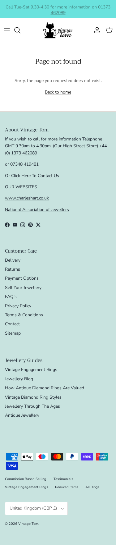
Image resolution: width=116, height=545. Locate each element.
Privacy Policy (18, 306)
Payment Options (22, 278)
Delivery (12, 260)
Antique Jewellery (22, 415)
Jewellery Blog (19, 379)
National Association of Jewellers (37, 210)
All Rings (92, 487)
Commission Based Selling (25, 479)
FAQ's (11, 297)
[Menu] (7, 30)
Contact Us (48, 176)
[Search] (20, 30)
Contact (12, 324)
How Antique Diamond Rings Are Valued (44, 388)
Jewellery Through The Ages (32, 406)
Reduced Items (66, 487)
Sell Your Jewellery (23, 288)
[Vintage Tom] (58, 30)
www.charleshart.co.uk (27, 198)
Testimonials (63, 479)
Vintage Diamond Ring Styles (33, 397)
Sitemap (13, 333)
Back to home (58, 92)
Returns (12, 269)
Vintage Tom (28, 523)
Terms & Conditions (24, 315)
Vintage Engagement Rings (31, 370)
